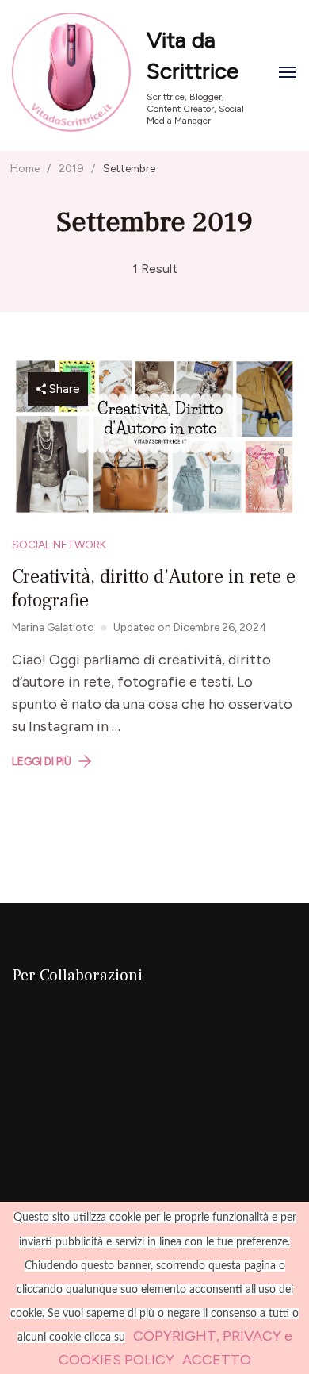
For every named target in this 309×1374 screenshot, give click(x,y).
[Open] (287, 72)
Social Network (59, 544)
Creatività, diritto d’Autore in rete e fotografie (154, 588)
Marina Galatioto (53, 627)
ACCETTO (216, 1359)
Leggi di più (41, 761)
